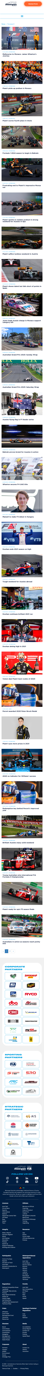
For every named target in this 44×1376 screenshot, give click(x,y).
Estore (24, 1234)
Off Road (5, 1217)
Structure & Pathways (29, 1219)
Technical (25, 1279)
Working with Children (8, 1247)
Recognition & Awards (29, 1215)
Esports (4, 1210)
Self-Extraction (6, 1300)
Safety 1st (5, 1296)
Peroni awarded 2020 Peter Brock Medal (20, 711)
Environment (6, 1353)
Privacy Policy (24, 1368)
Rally (3, 1219)
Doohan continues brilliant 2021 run (18, 614)
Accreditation (27, 1327)
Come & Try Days (7, 1259)
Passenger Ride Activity (9, 1291)
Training (25, 1221)
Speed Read (26, 1336)
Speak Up (5, 1243)
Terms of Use (6, 1368)
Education (5, 1240)
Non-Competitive (28, 1289)
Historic (25, 1270)
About (4, 1236)
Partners (4, 1347)
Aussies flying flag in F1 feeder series (18, 419)
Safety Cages (6, 1298)
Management (6, 1336)
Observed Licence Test (9, 1215)
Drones (25, 1332)
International (12, 51)
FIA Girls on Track (7, 1262)
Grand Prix (26, 1212)
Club (24, 1314)
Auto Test (5, 1206)
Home (3, 24)
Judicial (25, 1213)
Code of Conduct (28, 1210)
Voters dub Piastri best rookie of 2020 (19, 679)
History (25, 1349)
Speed (4, 1221)
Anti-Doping (5, 1238)
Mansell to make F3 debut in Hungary (18, 517)
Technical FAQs (6, 1303)
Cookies (15, 1368)
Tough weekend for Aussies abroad (17, 582)
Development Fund (8, 1315)
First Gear (5, 1264)
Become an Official (28, 1206)
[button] (22, 16)
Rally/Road (26, 1275)
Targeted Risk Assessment (10, 1302)
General (25, 1268)
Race (24, 1292)
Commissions (6, 1330)
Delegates (5, 1334)
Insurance (5, 1317)
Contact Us (26, 1330)
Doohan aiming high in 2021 (14, 646)
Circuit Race (6, 1208)
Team (3, 1223)
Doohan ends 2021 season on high (17, 549)
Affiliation (5, 1311)
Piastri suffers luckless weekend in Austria (20, 254)
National (25, 1317)
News (10, 709)
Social (24, 1296)
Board (4, 1327)
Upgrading (26, 1223)
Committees (6, 1328)
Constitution (6, 1332)
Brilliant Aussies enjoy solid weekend (18, 843)
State (24, 1315)
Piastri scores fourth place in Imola (17, 121)
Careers (4, 1349)
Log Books (5, 1289)
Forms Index (26, 1236)
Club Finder (5, 1313)
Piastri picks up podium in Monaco (17, 88)
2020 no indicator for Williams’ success (19, 776)
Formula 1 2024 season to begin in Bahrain (20, 153)
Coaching (25, 1208)
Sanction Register (7, 1234)
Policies (4, 1242)
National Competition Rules (10, 1287)
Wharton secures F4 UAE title (15, 484)
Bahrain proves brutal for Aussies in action (20, 452)
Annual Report (27, 1328)
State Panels (6, 1339)
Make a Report (6, 1232)
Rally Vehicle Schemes (8, 1294)
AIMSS (4, 1351)
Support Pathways (7, 1245)
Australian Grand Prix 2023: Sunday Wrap (20, 355)
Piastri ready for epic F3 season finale (18, 909)
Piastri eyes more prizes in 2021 (16, 744)
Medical (4, 1213)
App (24, 1232)
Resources (26, 1217)
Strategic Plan (6, 1356)
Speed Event (26, 1277)
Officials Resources (28, 1238)
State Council (6, 1338)
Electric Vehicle (27, 1264)
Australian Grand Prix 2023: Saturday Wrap (21, 387)
